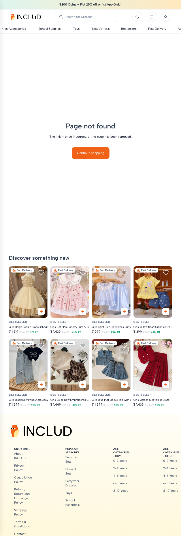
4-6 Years (120, 476)
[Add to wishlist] (41, 272)
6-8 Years (120, 483)
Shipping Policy (20, 512)
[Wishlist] (137, 17)
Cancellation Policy (23, 480)
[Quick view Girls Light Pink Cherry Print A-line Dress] (82, 311)
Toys (68, 493)
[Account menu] (165, 17)
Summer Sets (71, 459)
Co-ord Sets (70, 471)
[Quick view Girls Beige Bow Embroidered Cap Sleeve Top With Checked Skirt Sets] (82, 384)
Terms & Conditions (22, 524)
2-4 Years (120, 468)
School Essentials (72, 503)
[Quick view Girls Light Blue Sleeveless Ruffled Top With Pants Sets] (124, 311)
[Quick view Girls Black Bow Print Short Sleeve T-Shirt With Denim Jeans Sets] (41, 384)
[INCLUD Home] (26, 17)
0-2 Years (120, 461)
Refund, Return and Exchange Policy (22, 496)
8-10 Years (120, 491)
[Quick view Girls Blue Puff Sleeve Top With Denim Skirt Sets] (124, 384)
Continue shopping (90, 153)
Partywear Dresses (72, 483)
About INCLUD (20, 456)
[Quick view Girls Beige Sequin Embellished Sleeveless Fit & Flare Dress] (41, 311)
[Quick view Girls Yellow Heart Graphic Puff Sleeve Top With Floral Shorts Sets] (165, 311)
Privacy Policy (19, 468)
